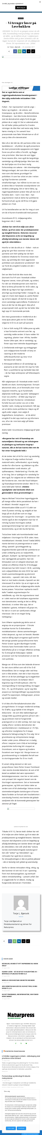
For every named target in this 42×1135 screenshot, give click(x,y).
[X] (21, 1043)
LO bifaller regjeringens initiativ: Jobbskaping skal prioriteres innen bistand (21, 1057)
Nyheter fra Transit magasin (15, 1051)
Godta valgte (11, 1128)
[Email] (29, 51)
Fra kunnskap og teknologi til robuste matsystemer (16, 1077)
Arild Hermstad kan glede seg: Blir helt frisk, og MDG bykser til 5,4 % (19, 987)
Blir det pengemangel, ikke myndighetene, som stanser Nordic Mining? (20, 995)
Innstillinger (21, 1128)
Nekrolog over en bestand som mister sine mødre (18, 980)
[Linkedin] (24, 51)
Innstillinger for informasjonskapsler (30, 1133)
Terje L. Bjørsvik (21, 913)
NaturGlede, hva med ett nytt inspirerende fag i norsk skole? (20, 965)
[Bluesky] (26, 1043)
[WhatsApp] (20, 51)
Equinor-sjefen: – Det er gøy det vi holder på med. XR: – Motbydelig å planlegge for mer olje (20, 973)
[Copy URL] (33, 51)
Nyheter (21, 18)
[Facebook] (15, 51)
